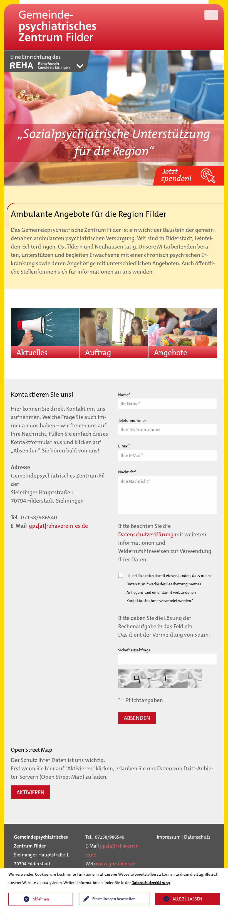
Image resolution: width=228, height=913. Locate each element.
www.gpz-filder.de (115, 864)
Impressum (168, 837)
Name (124, 394)
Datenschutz (197, 837)
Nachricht (127, 471)
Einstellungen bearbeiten (113, 898)
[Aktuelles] (45, 331)
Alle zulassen (187, 899)
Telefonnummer (132, 420)
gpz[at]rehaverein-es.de (58, 525)
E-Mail (124, 446)
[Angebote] (182, 331)
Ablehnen (41, 899)
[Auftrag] (114, 331)
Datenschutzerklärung (146, 534)
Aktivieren (30, 792)
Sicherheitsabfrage (134, 650)
